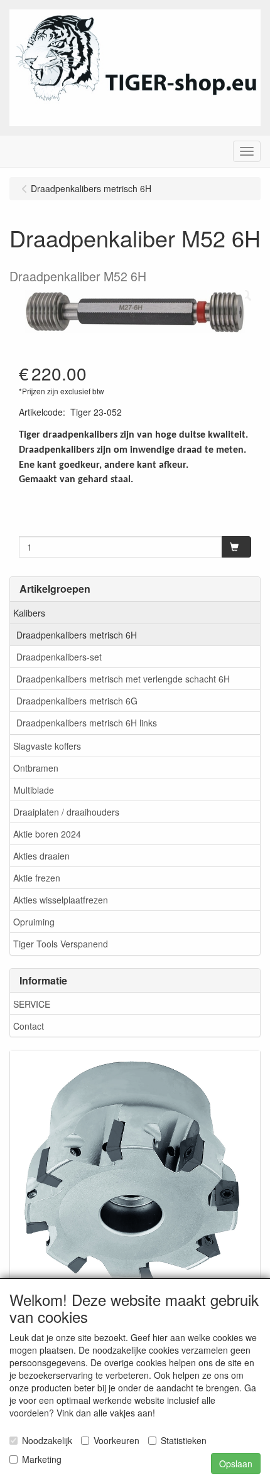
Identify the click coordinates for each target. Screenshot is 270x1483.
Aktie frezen (36, 877)
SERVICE (31, 1004)
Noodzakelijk (47, 1440)
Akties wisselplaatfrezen (60, 899)
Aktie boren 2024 (47, 834)
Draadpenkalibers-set (59, 656)
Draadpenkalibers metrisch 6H (76, 634)
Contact (28, 1026)
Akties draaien (41, 855)
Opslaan (235, 1463)
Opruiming (34, 921)
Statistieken (184, 1440)
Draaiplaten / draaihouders (66, 812)
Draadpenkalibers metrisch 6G (77, 700)
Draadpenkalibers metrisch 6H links (86, 722)
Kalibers (29, 613)
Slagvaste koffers (47, 746)
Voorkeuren (116, 1440)
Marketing (42, 1459)
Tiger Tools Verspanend (60, 943)
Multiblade (33, 790)
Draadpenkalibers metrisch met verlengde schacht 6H (123, 678)
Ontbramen (35, 768)
